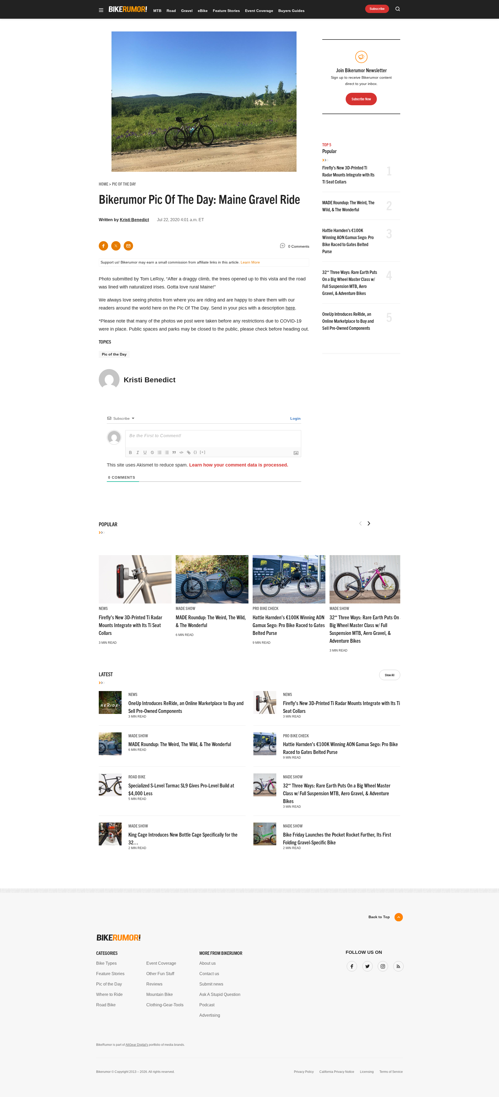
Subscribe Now (249, 581)
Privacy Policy (189, 597)
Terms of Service (219, 597)
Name (183, 553)
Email (183, 528)
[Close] (326, 489)
